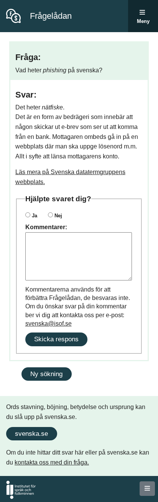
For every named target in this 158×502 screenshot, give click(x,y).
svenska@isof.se (48, 323)
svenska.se (31, 433)
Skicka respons (56, 339)
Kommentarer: (46, 227)
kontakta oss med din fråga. (52, 462)
